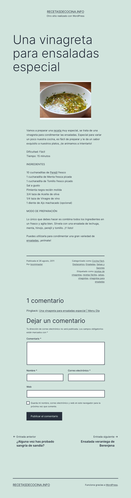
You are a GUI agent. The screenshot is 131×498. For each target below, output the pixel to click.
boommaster (36, 264)
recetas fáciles (90, 274)
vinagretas (83, 278)
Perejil (54, 172)
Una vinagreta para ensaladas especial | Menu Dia (69, 310)
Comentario (33, 338)
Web (28, 386)
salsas (101, 274)
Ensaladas (90, 264)
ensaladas (32, 240)
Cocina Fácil (98, 261)
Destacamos (79, 264)
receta (58, 130)
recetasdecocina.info (65, 12)
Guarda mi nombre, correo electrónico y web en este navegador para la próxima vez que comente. (65, 405)
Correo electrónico (79, 370)
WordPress (112, 485)
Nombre (31, 370)
